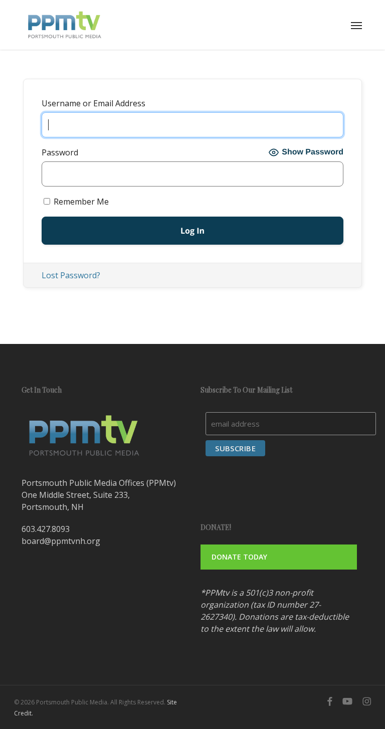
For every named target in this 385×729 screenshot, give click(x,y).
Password (60, 152)
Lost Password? (71, 275)
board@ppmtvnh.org (61, 540)
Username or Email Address (93, 103)
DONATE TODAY (239, 557)
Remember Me (80, 201)
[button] (356, 25)
